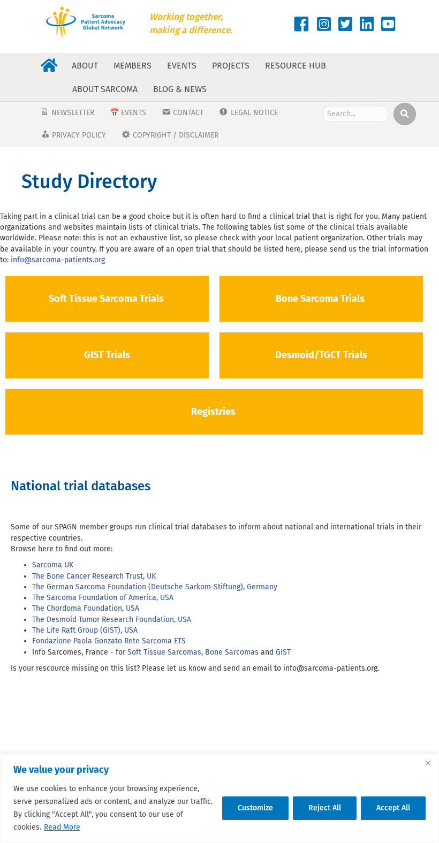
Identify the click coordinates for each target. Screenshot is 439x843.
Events (181, 65)
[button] (404, 114)
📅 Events (128, 112)
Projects (230, 65)
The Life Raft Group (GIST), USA (85, 630)
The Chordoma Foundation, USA (85, 608)
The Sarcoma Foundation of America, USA (102, 597)
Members (132, 65)
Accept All (393, 807)
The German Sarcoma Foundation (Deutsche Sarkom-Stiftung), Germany (154, 586)
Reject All (324, 807)
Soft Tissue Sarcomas (164, 652)
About (85, 65)
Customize (255, 807)
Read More (62, 827)
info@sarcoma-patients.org (58, 259)
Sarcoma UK (52, 564)
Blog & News (180, 89)
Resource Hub (295, 65)
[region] (219, 798)
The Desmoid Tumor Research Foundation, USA (111, 619)
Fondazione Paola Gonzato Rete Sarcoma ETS (110, 640)
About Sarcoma (105, 89)
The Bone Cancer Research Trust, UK (94, 576)
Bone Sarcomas (232, 652)
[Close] (427, 762)
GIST (283, 652)
